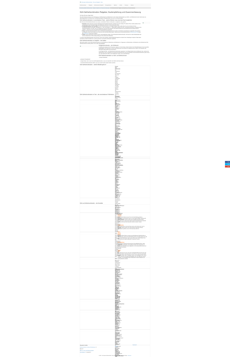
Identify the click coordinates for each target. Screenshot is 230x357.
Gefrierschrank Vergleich (98, 5)
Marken (132, 5)
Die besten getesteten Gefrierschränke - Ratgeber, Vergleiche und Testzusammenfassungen (95, 7)
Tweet (228, 164)
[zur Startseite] (94, 2)
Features (126, 5)
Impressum (135, 344)
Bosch (116, 346)
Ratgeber (90, 5)
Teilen (228, 162)
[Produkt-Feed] (133, 347)
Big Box (115, 5)
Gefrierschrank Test (134, 32)
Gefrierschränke (83, 5)
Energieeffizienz (108, 5)
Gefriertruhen (86, 33)
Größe (121, 5)
